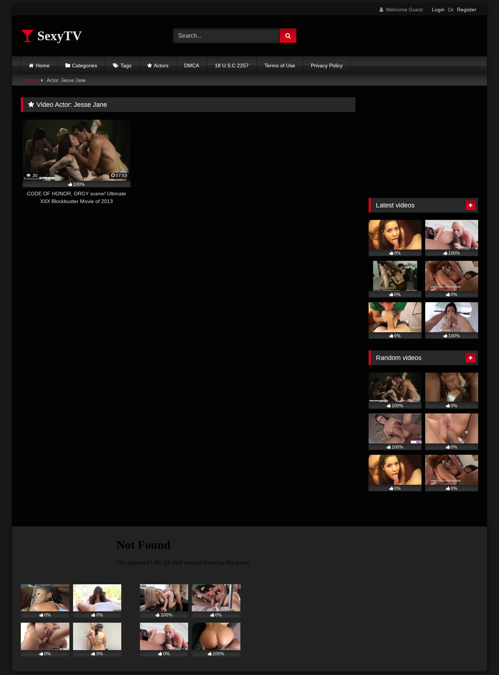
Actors (161, 65)
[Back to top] (476, 653)
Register (466, 9)
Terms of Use (279, 65)
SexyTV (58, 36)
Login (438, 9)
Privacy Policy (327, 65)
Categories (84, 65)
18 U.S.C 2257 (232, 65)
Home (43, 65)
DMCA (191, 65)
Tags (126, 65)
